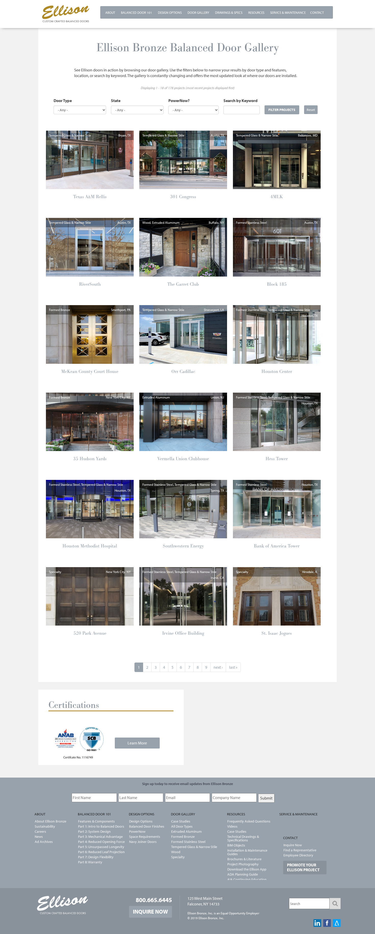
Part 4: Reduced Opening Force (98, 841)
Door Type (63, 100)
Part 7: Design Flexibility (96, 857)
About (110, 12)
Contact (317, 12)
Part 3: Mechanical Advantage (98, 836)
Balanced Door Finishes (146, 826)
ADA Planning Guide (242, 874)
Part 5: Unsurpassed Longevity (98, 846)
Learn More (137, 742)
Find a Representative (299, 850)
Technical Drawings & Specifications (243, 838)
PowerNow (137, 831)
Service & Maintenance (288, 12)
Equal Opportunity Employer (240, 913)
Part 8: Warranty (90, 862)
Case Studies (180, 821)
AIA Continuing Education (247, 879)
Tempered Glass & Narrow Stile (194, 846)
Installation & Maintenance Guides (247, 852)
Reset (311, 109)
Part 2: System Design (94, 831)
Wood (175, 852)
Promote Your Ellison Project (303, 867)
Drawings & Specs (228, 12)
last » (233, 667)
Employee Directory (298, 855)
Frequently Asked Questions (248, 821)
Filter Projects (281, 109)
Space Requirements (144, 836)
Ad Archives (44, 841)
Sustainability (45, 826)
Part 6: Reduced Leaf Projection (98, 852)
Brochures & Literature (244, 859)
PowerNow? (179, 100)
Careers (40, 831)
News (39, 836)
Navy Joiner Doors (143, 841)
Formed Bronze (183, 836)
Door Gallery (198, 12)
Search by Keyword (240, 100)
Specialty (178, 857)
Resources (256, 12)
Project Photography (243, 864)
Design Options (170, 12)
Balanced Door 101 (136, 12)
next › (218, 667)
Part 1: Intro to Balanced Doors (98, 826)
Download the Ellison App (246, 869)
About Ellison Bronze (50, 821)
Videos (232, 826)
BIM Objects (236, 845)
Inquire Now (292, 845)
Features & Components (96, 821)
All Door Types (182, 826)
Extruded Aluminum (186, 831)
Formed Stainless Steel (188, 841)
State (115, 100)
